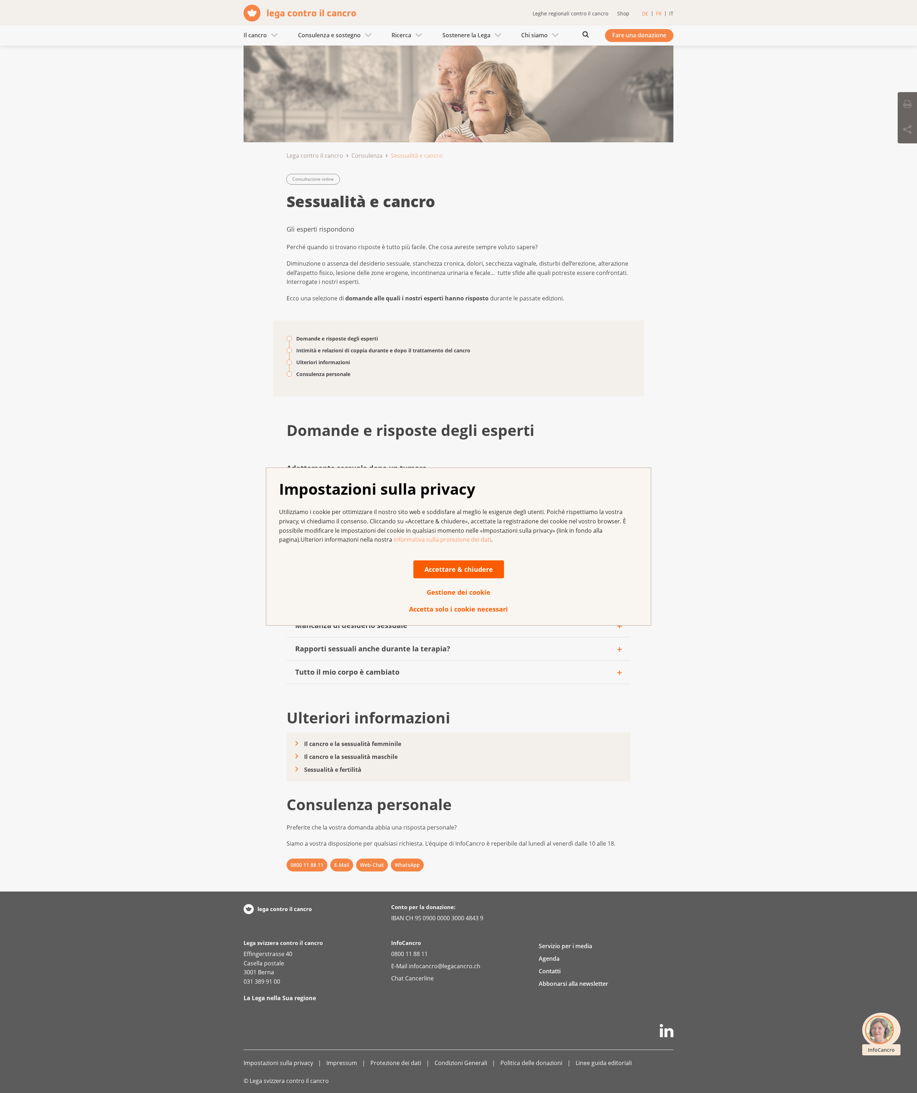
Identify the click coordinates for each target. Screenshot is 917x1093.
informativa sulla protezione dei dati (442, 539)
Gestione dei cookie (458, 592)
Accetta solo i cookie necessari (458, 609)
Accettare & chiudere (458, 569)
